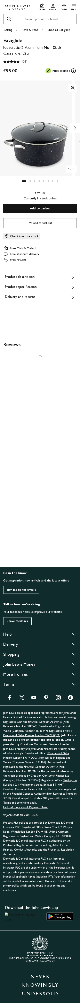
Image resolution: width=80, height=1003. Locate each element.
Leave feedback (17, 615)
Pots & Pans (30, 30)
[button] (73, 6)
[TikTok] (70, 694)
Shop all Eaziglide (59, 30)
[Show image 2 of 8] (75, 128)
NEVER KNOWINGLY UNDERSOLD (40, 979)
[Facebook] (9, 694)
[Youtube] (33, 694)
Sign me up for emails (21, 584)
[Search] (9, 19)
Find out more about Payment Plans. (25, 802)
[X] (21, 694)
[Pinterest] (46, 694)
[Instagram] (58, 694)
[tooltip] (73, 70)
